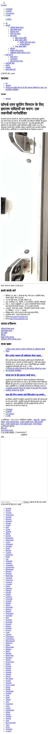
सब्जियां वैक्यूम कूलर (17, 27)
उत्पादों (8, 25)
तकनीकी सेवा (10, 63)
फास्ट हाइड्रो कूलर (12, 422)
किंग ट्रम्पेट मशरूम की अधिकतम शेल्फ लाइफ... (24, 355)
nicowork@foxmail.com (19, 317)
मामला (8, 65)
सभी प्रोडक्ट (37, 424)
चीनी (6, 3)
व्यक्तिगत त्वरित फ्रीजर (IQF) (20, 53)
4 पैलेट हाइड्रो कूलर (12, 424)
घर (6, 23)
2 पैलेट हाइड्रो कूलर (27, 422)
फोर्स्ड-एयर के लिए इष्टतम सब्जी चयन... (21, 375)
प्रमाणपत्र (13, 59)
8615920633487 (7, 430)
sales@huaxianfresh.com (19, 319)
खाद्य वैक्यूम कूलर (16, 30)
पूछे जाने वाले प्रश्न (16, 61)
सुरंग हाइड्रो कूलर (26, 424)
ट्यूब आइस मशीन (20, 46)
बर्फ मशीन (13, 36)
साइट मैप (36, 420)
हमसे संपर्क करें (10, 69)
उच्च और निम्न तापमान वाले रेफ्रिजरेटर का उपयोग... (26, 394)
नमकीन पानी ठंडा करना (27, 42)
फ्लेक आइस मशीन (21, 38)
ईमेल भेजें (4, 428)
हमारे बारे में (9, 55)
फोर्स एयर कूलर (15, 34)
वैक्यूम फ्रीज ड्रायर (16, 51)
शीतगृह (12, 48)
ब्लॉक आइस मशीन (21, 40)
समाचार (8, 67)
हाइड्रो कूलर (14, 32)
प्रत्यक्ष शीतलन (25, 44)
